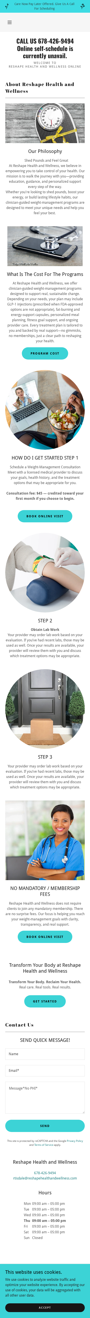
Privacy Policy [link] (75, 1141)
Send (45, 1126)
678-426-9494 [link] (45, 1173)
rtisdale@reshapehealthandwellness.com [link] (45, 1178)
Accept (45, 1307)
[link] (45, 48)
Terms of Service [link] (43, 1144)
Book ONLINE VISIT (45, 516)
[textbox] (45, 1054)
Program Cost (45, 353)
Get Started (45, 1001)
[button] (9, 22)
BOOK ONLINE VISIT (45, 937)
